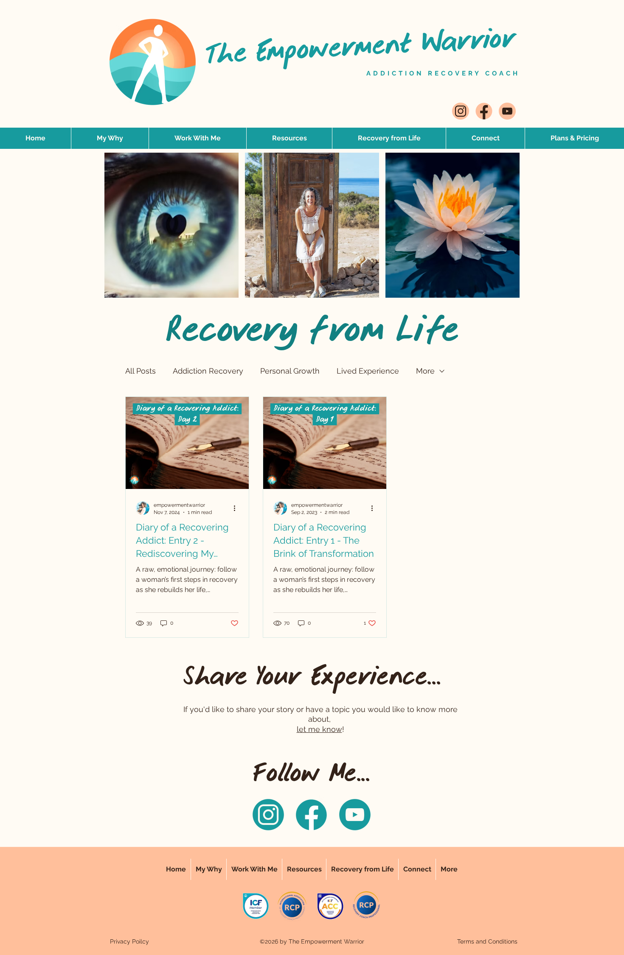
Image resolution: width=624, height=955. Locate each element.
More (425, 370)
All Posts (140, 370)
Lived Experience (368, 370)
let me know (319, 729)
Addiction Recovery (208, 370)
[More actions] (237, 508)
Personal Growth (290, 370)
